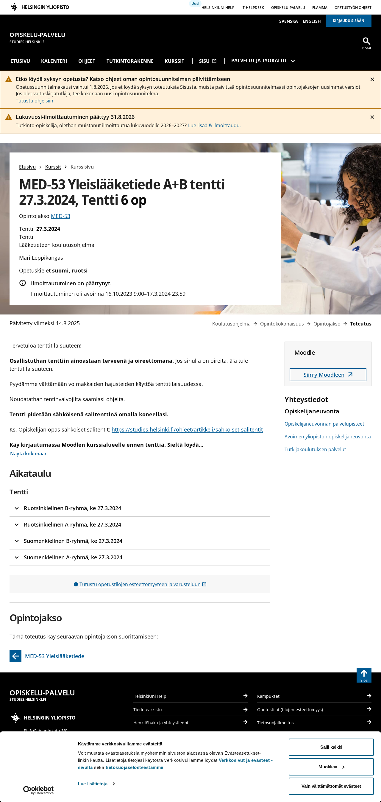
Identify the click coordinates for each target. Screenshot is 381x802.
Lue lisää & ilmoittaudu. (214, 125)
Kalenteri (54, 61)
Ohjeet (86, 61)
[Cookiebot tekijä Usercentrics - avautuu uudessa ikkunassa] (39, 790)
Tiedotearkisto (147, 709)
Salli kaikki (331, 747)
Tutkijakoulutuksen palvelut (315, 449)
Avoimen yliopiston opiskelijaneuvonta (328, 436)
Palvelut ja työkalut (259, 60)
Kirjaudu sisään (348, 20)
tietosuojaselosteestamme (134, 767)
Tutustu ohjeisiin (34, 100)
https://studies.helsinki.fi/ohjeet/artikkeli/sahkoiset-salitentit (187, 429)
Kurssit (174, 61)
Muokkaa (327, 766)
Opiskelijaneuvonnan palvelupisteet (324, 424)
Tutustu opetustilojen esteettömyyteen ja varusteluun (143, 584)
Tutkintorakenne (130, 61)
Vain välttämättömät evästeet (331, 786)
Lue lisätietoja (92, 783)
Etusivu (20, 61)
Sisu (208, 61)
